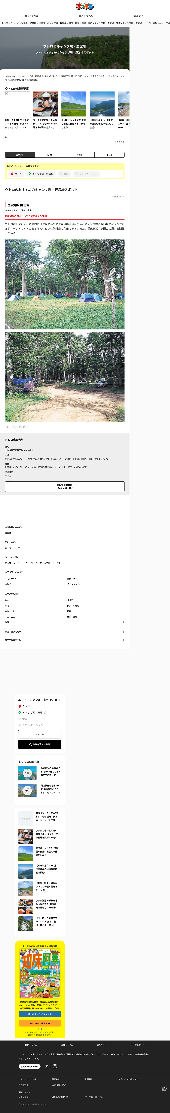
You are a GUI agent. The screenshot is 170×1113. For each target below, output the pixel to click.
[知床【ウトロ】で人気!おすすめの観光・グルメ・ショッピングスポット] (17, 112)
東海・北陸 (10, 611)
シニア (39, 563)
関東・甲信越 (73, 605)
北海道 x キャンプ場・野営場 (52, 23)
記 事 (49, 154)
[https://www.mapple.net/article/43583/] (25, 918)
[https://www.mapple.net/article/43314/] (25, 866)
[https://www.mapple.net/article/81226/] (25, 901)
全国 (7, 600)
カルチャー (140, 15)
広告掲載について (60, 1084)
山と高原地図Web (60, 1096)
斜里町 (8, 533)
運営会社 (56, 1079)
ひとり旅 (56, 563)
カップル (30, 563)
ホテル (109, 154)
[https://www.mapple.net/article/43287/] (25, 883)
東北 (7, 605)
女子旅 (47, 563)
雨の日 (8, 563)
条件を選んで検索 (41, 744)
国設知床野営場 (18, 205)
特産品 (80, 154)
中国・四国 (10, 616)
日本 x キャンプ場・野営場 (23, 23)
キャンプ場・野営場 (23, 210)
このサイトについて (28, 1079)
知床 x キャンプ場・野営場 (129, 23)
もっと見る (120, 141)
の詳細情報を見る (65, 486)
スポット (20, 154)
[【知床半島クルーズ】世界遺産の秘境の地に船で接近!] (102, 112)
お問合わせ (24, 1084)
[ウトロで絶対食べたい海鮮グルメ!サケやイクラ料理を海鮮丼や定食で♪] (45, 112)
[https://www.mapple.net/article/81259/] (25, 813)
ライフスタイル (74, 584)
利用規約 (89, 1079)
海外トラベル (86, 15)
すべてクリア (39, 734)
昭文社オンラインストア (40, 1014)
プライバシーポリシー (128, 1079)
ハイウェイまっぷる (94, 1096)
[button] (38, 1029)
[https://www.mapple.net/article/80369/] (25, 848)
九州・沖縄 (72, 616)
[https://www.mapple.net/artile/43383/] (25, 831)
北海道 (70, 600)
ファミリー (23, 427)
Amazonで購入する (40, 1023)
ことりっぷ (24, 1096)
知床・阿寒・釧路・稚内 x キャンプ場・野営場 (91, 23)
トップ (5, 23)
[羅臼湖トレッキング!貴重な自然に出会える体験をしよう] (73, 112)
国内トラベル (31, 15)
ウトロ (8, 210)
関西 (69, 611)
